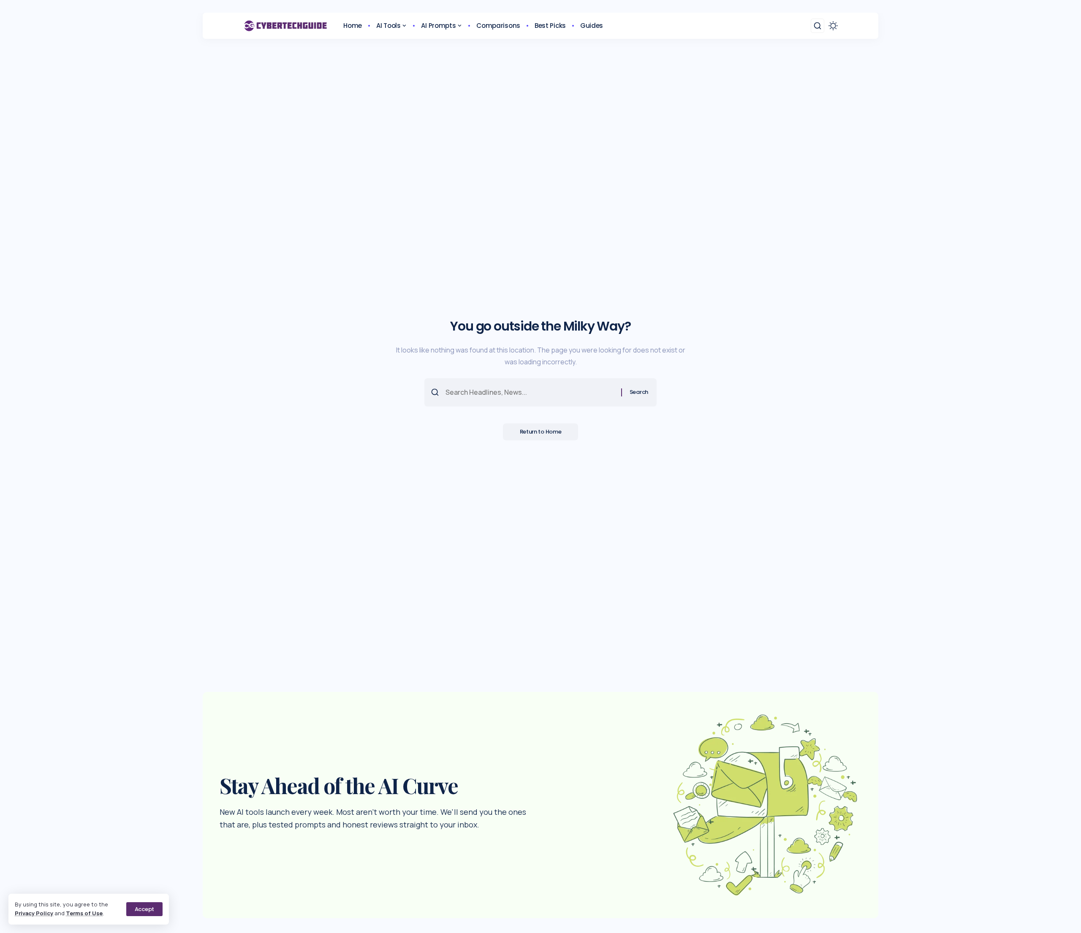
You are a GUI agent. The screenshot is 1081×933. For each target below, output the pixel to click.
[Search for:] (530, 392)
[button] (144, 909)
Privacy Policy (34, 913)
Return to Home (541, 432)
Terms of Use (84, 913)
